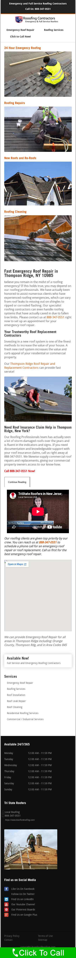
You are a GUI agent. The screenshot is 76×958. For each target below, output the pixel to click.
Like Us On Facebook (22, 889)
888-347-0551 (43, 9)
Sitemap (42, 940)
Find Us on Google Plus (24, 915)
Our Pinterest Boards (23, 909)
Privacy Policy (11, 936)
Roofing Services (53, 30)
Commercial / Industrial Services (25, 719)
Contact (8, 940)
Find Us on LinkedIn (22, 899)
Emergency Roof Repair (20, 30)
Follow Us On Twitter (23, 894)
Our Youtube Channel (23, 904)
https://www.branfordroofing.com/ (20, 820)
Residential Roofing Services (22, 713)
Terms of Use (45, 936)
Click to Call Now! (20, 36)
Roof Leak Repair (16, 701)
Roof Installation (16, 695)
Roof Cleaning (14, 707)
